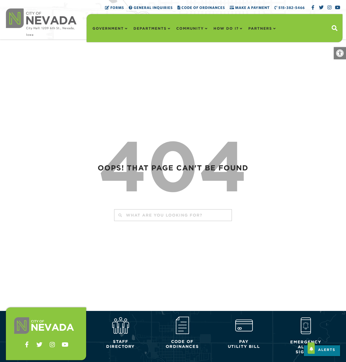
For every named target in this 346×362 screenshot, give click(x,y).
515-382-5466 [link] (291, 7)
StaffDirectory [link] (120, 344)
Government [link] (108, 28)
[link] (340, 53)
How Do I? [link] (226, 28)
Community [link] (190, 28)
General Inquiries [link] (153, 7)
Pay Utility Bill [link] (244, 344)
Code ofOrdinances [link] (182, 344)
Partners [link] (260, 28)
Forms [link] (116, 7)
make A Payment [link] (252, 7)
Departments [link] (150, 28)
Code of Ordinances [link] (203, 7)
